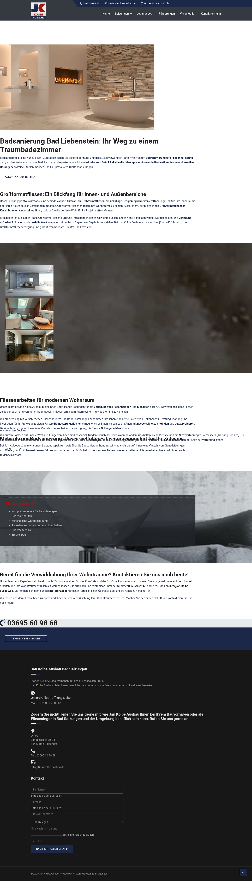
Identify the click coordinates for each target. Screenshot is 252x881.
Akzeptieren (13, 449)
